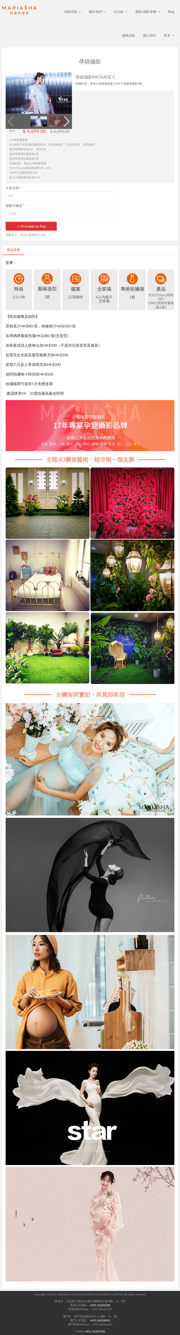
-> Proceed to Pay (31, 226)
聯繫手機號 (15, 206)
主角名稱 (13, 188)
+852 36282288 (100, 1305)
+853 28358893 (100, 1320)
